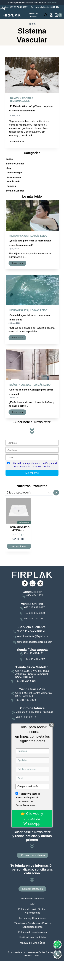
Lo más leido (13, 181)
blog (8, 168)
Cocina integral (14, 172)
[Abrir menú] (24, 15)
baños (9, 159)
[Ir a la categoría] (56, 492)
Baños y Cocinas (21, 98)
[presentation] (32, 75)
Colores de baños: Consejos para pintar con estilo (31, 392)
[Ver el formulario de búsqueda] (45, 15)
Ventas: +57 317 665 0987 (14, 7)
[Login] (51, 15)
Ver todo (52, 2)
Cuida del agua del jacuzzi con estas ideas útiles (29, 317)
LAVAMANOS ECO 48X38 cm (19, 529)
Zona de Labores (15, 190)
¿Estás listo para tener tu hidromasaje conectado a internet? (30, 242)
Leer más (17, 141)
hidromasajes (20, 101)
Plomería (11, 186)
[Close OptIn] (52, 725)
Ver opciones (19, 546)
